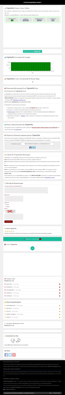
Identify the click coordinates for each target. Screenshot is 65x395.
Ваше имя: (7, 195)
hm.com (8, 311)
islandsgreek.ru (10, 290)
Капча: (6, 208)
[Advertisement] (32, 35)
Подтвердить (8, 221)
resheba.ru (9, 293)
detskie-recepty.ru (11, 314)
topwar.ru (37, 51)
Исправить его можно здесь (19, 100)
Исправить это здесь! (50, 177)
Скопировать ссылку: (16, 144)
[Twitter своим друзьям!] (35, 147)
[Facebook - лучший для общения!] (30, 147)
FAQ (51, 393)
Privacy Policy (56, 393)
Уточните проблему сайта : (13, 186)
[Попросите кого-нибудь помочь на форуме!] (32, 147)
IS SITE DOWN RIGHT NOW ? (32, 2)
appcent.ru (9, 284)
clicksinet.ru (9, 287)
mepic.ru (8, 317)
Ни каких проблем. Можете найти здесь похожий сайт (44, 127)
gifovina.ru (9, 308)
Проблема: (6, 202)
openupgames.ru (10, 305)
